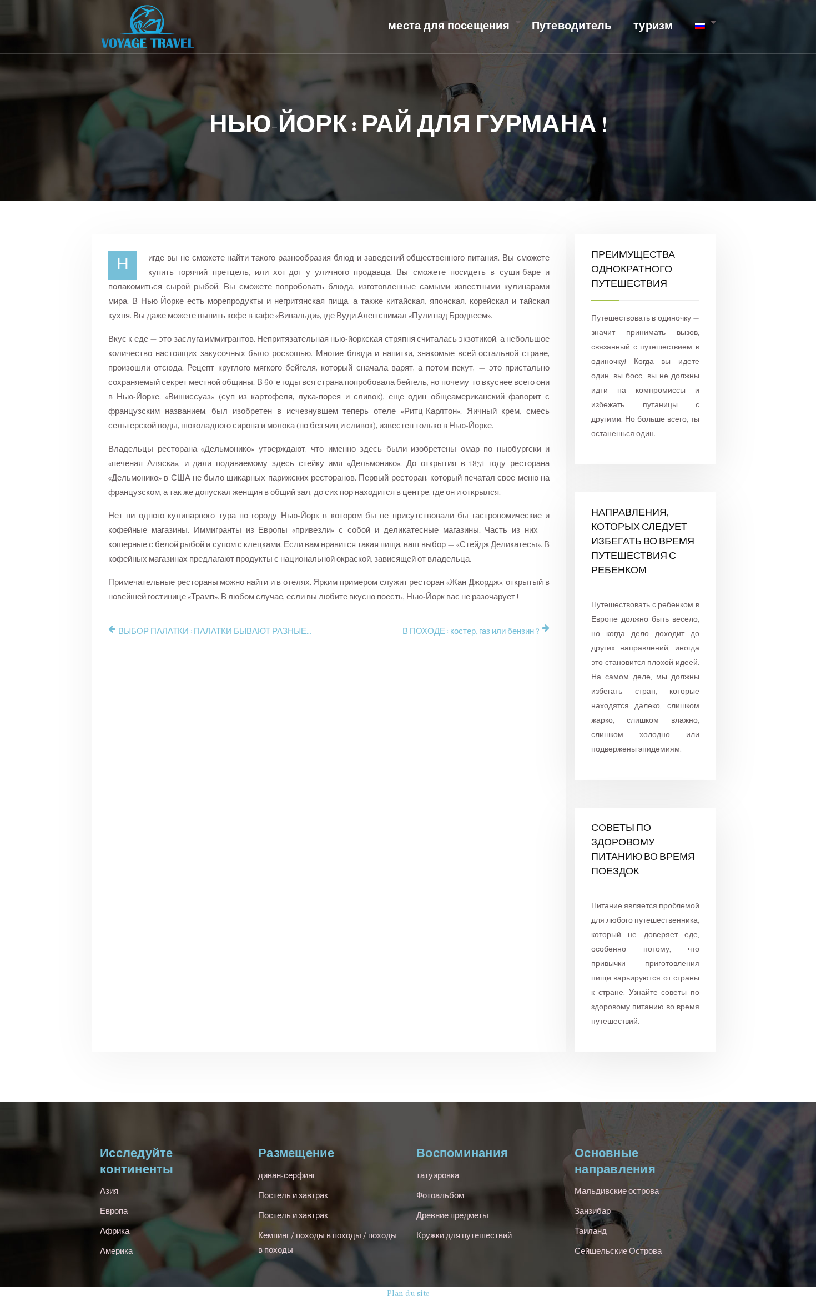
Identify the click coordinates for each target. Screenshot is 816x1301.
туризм (653, 26)
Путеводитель (572, 26)
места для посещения (449, 26)
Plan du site (408, 1294)
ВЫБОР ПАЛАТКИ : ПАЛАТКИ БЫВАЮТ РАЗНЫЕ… (214, 632)
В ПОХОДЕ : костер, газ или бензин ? (471, 632)
